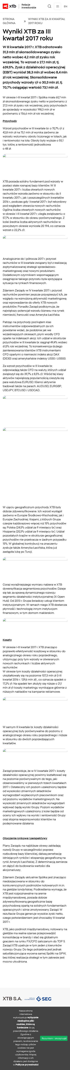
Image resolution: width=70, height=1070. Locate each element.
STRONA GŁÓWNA (9, 21)
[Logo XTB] (9, 6)
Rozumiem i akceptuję (54, 1038)
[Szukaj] (49, 6)
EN (65, 6)
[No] (65, 1038)
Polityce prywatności (26, 1064)
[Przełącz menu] (57, 6)
